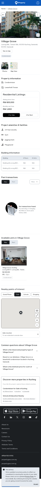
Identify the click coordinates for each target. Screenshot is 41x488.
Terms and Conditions (10, 449)
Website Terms (7, 445)
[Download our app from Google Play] (29, 411)
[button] (6, 51)
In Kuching (18, 391)
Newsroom (6, 429)
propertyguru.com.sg (9, 463)
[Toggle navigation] (38, 15)
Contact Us (6, 437)
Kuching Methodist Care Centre (12, 398)
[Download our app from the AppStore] (11, 411)
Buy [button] (5, 182)
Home (3, 9)
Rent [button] (13, 182)
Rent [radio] (13, 242)
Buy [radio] (5, 242)
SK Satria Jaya (7, 401)
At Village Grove (8, 391)
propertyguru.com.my (9, 459)
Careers (4, 433)
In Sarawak (25, 391)
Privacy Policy (7, 441)
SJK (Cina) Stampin (29, 398)
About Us (5, 425)
